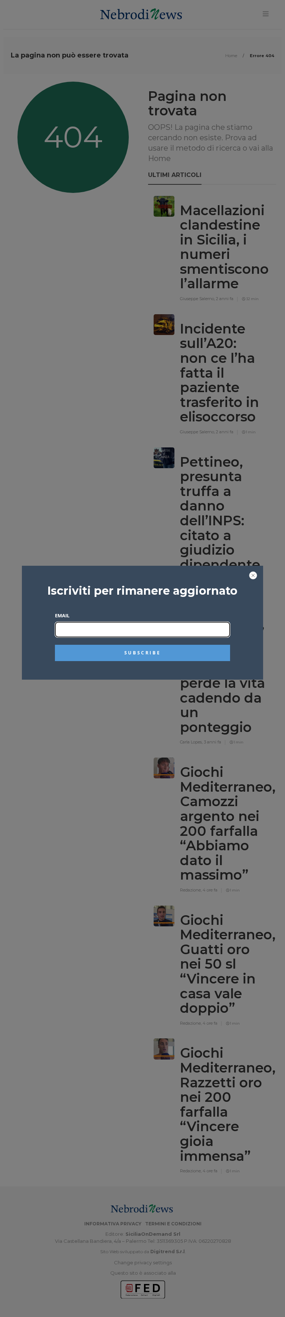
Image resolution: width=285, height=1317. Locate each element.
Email (62, 615)
